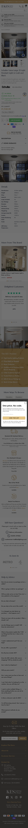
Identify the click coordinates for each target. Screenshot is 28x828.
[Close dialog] (25, 403)
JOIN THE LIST (14, 418)
